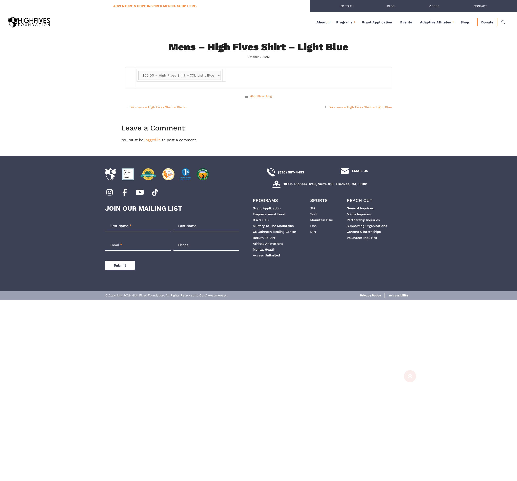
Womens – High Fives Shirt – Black (157, 107)
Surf (313, 214)
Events (406, 22)
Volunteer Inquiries (362, 238)
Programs (344, 22)
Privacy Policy (370, 295)
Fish (313, 226)
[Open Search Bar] (503, 22)
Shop (464, 22)
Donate (487, 22)
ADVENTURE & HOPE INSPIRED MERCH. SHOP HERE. (155, 6)
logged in (152, 140)
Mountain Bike (321, 220)
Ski (312, 208)
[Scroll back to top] (408, 425)
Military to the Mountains (273, 226)
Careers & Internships (364, 232)
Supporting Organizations (367, 226)
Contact (480, 6)
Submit (120, 265)
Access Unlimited (266, 255)
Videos (434, 6)
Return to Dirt (264, 238)
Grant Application (377, 22)
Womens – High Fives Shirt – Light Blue (360, 107)
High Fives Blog (261, 96)
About (321, 22)
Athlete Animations (268, 244)
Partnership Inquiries (363, 220)
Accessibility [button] (398, 295)
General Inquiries (360, 208)
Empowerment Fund (269, 214)
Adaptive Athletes (435, 22)
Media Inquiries (359, 214)
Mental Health (264, 249)
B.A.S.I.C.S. (261, 220)
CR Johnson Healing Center (274, 232)
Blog (391, 6)
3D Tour (346, 6)
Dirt (313, 232)
